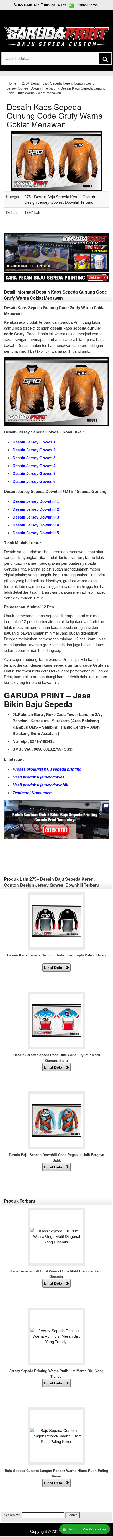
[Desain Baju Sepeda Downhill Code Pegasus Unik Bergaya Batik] (56, 1120)
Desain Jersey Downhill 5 (36, 533)
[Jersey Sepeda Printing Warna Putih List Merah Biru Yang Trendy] (56, 1336)
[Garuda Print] (56, 35)
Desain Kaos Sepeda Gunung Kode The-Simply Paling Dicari (56, 955)
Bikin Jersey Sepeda (56, 1526)
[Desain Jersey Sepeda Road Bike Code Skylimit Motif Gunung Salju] (56, 1020)
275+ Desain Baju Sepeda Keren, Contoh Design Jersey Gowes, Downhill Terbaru (51, 882)
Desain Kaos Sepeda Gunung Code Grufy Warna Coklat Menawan (55, 115)
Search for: (12, 1515)
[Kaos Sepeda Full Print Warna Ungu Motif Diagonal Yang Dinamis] (56, 1236)
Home (11, 83)
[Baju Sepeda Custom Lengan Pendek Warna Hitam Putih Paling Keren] (56, 1436)
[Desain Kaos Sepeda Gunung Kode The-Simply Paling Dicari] (56, 920)
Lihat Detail (54, 967)
